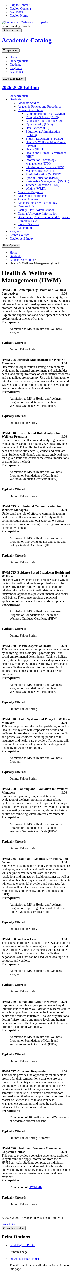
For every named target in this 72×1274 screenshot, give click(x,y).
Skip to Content (19, 5)
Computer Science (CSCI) (42, 117)
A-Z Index (16, 12)
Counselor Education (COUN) (45, 120)
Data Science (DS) (37, 128)
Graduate (15, 64)
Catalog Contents (20, 8)
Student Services (28, 224)
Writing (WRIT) (36, 188)
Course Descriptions (30, 110)
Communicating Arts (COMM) (45, 113)
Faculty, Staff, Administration (36, 210)
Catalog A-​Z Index (21, 238)
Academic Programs (30, 192)
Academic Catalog (27, 40)
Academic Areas (28, 199)
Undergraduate (19, 61)
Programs (16, 68)
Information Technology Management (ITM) (41, 161)
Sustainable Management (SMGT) (47, 181)
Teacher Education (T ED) (42, 185)
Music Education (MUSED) (43, 174)
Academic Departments (32, 195)
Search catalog (11, 26)
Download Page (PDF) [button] (24, 1258)
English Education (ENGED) (44, 138)
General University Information (37, 213)
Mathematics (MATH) (40, 170)
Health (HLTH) (35, 149)
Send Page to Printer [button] (22, 1245)
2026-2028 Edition (20, 87)
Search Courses (19, 235)
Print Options (10, 245)
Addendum (25, 227)
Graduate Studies (28, 103)
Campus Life (26, 206)
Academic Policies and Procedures (39, 106)
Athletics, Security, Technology (37, 202)
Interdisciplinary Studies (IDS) (45, 167)
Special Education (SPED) (42, 178)
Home (13, 57)
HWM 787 (35, 1187)
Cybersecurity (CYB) (39, 124)
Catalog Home (19, 15)
